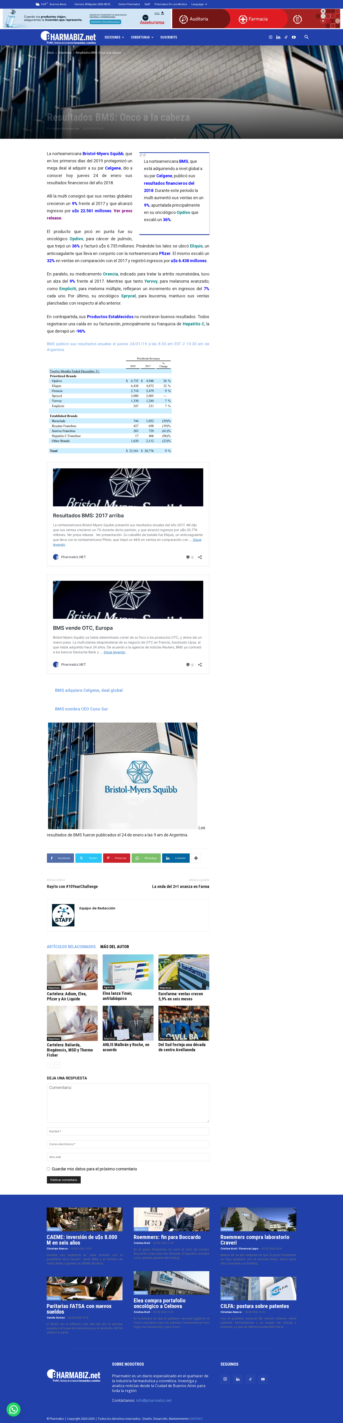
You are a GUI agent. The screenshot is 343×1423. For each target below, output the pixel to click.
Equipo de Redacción (65, 128)
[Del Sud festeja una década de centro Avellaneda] (183, 1023)
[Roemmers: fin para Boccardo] (172, 1219)
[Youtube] (293, 37)
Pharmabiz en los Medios (170, 4)
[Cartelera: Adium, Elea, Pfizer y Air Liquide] (72, 972)
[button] (306, 37)
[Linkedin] (278, 37)
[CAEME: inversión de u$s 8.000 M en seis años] (84, 1219)
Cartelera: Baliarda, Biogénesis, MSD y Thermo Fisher (70, 1050)
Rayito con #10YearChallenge (72, 886)
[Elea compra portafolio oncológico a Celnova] (172, 1283)
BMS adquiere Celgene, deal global (89, 690)
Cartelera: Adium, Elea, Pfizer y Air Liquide (67, 996)
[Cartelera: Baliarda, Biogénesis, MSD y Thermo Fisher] (72, 1023)
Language (197, 4)
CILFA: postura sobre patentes (254, 1306)
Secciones (112, 37)
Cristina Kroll (142, 1243)
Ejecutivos (141, 1229)
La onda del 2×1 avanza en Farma (180, 886)
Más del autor (114, 946)
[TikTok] (286, 37)
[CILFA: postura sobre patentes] (258, 1289)
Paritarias (54, 1298)
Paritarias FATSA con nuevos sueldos (79, 1309)
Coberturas (140, 37)
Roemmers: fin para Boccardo (167, 1237)
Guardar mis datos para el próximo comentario (94, 1168)
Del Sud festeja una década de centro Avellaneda (182, 1047)
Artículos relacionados (71, 946)
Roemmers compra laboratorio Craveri (254, 1240)
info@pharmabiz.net (154, 1400)
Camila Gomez (56, 1317)
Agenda (108, 987)
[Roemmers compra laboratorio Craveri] (258, 1219)
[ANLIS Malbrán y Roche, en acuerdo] (128, 1023)
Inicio (50, 53)
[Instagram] (270, 37)
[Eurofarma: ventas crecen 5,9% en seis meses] (183, 972)
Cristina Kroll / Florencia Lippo (239, 1248)
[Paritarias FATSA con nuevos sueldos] (84, 1289)
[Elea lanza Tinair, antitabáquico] (128, 971)
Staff (147, 4)
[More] (196, 858)
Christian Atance (57, 1248)
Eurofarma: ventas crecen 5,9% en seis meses (180, 996)
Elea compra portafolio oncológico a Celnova (160, 1303)
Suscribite (168, 37)
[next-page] (57, 1065)
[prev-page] (50, 1065)
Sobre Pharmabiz (129, 4)
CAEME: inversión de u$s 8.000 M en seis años (82, 1240)
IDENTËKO (196, 1419)
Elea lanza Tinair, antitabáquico (117, 996)
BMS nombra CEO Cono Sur (81, 708)
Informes (227, 1229)
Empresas (64, 53)
